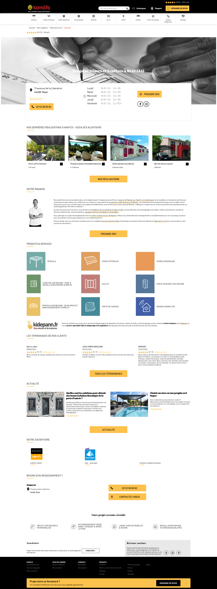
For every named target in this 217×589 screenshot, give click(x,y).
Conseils (82, 562)
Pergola (51, 261)
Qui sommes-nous (33, 565)
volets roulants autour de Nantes (103, 216)
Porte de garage (110, 306)
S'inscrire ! (90, 551)
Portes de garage (134, 565)
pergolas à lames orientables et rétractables (101, 212)
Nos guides (82, 565)
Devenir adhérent (58, 565)
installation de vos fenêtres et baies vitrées (107, 210)
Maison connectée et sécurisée (110, 568)
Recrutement (57, 568)
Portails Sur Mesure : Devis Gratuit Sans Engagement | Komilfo (60, 306)
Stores (130, 571)
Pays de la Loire (160, 221)
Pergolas (102, 571)
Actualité (108, 429)
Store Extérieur (110, 261)
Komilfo (30, 562)
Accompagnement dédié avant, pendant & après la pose (90, 526)
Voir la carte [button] (36, 98)
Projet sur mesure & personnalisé (47, 526)
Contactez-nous (129, 496)
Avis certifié (50, 352)
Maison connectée (165, 306)
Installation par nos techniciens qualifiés (171, 526)
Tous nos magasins (33, 568)
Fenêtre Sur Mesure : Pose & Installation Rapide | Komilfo (57, 284)
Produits (103, 562)
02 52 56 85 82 (43, 106)
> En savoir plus (72, 416)
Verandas (131, 574)
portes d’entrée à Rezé (111, 221)
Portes (130, 568)
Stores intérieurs (165, 261)
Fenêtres (102, 565)
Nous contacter (32, 571)
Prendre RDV (152, 94)
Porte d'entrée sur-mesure (170, 284)
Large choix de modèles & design (131, 526)
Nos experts (82, 568)
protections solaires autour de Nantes (123, 202)
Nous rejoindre (59, 562)
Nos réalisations (108, 179)
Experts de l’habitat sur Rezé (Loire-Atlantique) (136, 200)
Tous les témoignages (108, 373)
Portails (102, 574)
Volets (105, 284)
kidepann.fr (184, 323)
